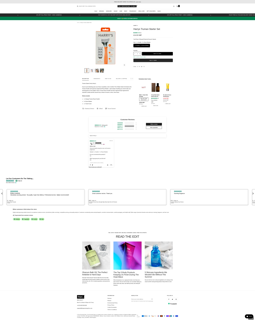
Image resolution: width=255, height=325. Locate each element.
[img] (93, 141)
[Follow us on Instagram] (176, 299)
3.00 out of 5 (104, 125)
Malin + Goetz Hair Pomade (143, 95)
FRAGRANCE (132, 11)
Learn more (138, 1)
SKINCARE (109, 11)
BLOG (159, 11)
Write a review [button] (153, 124)
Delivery (109, 298)
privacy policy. (151, 301)
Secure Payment (112, 108)
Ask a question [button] (154, 127)
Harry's (135, 25)
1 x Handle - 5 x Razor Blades (142, 45)
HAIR (121, 11)
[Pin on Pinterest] (139, 66)
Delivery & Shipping (121, 78)
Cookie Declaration (112, 307)
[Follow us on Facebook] (169, 299)
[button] (136, 32)
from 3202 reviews (10, 182)
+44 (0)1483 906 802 (82, 305)
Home (78, 22)
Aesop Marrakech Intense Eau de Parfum (155, 95)
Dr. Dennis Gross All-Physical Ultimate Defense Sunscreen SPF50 (167, 95)
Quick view (155, 105)
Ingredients (97, 78)
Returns (109, 300)
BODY (125, 11)
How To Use (108, 78)
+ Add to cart (143, 106)
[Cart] (177, 6)
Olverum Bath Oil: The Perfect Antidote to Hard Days (94, 273)
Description (85, 78)
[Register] (151, 299)
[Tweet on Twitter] (141, 66)
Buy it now (153, 60)
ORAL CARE (141, 11)
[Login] (173, 6)
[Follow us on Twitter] (172, 299)
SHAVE (115, 11)
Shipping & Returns (89, 108)
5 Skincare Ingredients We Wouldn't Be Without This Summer (156, 274)
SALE (95, 11)
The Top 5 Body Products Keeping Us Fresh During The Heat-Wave (126, 274)
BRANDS (101, 11)
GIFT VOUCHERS (151, 11)
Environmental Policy (113, 302)
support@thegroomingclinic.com (84, 308)
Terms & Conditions (112, 309)
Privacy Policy (111, 305)
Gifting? (101, 108)
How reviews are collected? (95, 167)
